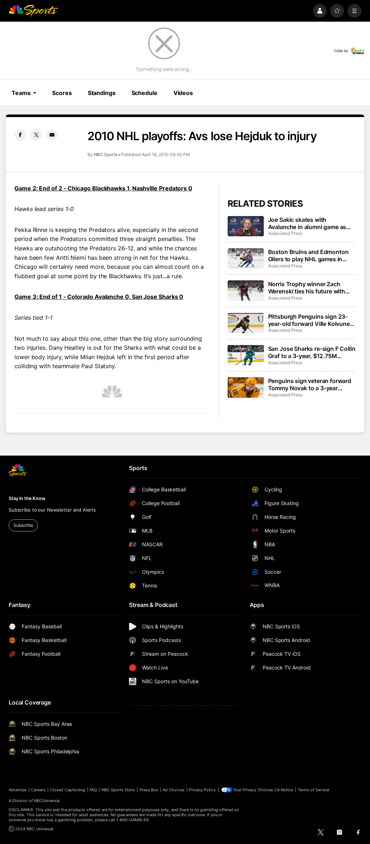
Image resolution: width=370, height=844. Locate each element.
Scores (62, 92)
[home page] (33, 11)
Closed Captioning (67, 789)
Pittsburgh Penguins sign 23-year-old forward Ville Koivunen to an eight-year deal (310, 320)
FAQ (93, 789)
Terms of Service (314, 789)
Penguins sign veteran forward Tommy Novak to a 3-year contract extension (309, 384)
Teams (21, 92)
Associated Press (285, 233)
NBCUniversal (47, 800)
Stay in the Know (27, 498)
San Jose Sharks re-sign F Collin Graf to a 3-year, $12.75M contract (312, 352)
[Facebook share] (20, 135)
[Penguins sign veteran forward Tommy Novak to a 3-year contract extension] (246, 387)
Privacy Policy (202, 789)
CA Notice (283, 789)
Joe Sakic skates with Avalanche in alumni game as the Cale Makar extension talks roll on (310, 223)
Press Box (149, 789)
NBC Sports (105, 154)
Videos (183, 92)
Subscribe (23, 525)
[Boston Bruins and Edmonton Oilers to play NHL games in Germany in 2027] (246, 258)
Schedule (145, 92)
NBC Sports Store (118, 789)
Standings (102, 92)
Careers (38, 789)
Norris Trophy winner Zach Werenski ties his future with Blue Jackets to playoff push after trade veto (307, 287)
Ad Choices (174, 789)
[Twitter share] (36, 135)
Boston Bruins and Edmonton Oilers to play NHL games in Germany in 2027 (308, 255)
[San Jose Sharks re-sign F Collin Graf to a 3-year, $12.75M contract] (246, 355)
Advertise (18, 789)
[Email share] (52, 135)
